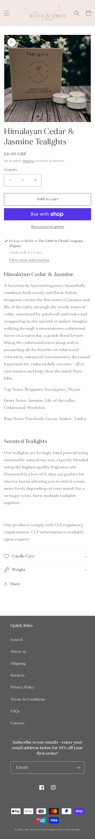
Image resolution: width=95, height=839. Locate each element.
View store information (29, 260)
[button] (6, 13)
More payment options (47, 227)
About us (18, 651)
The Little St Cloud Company (41, 829)
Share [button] (15, 584)
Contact (18, 723)
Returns (18, 675)
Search (17, 639)
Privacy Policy (22, 687)
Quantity (10, 169)
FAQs (15, 711)
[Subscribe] (78, 767)
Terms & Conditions (28, 699)
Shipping (28, 160)
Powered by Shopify (69, 829)
